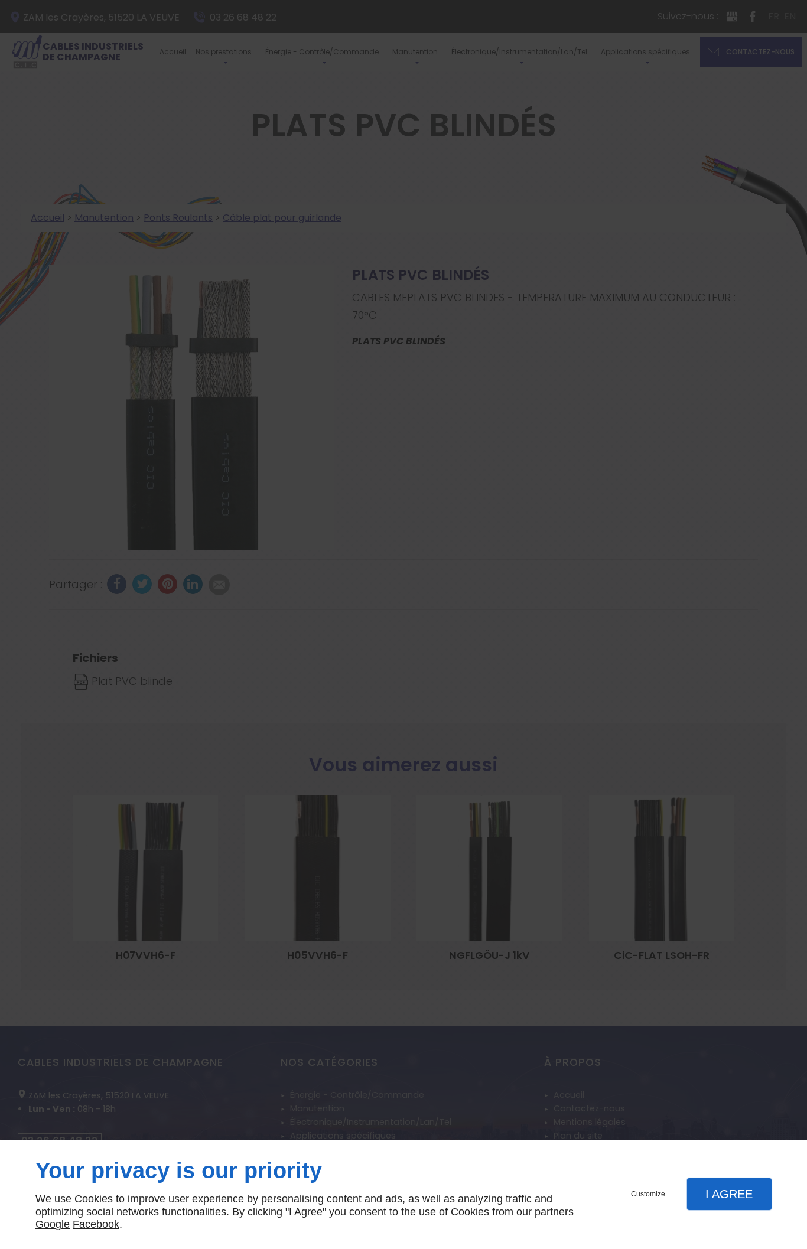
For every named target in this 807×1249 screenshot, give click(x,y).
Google (52, 1224)
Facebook (96, 1224)
